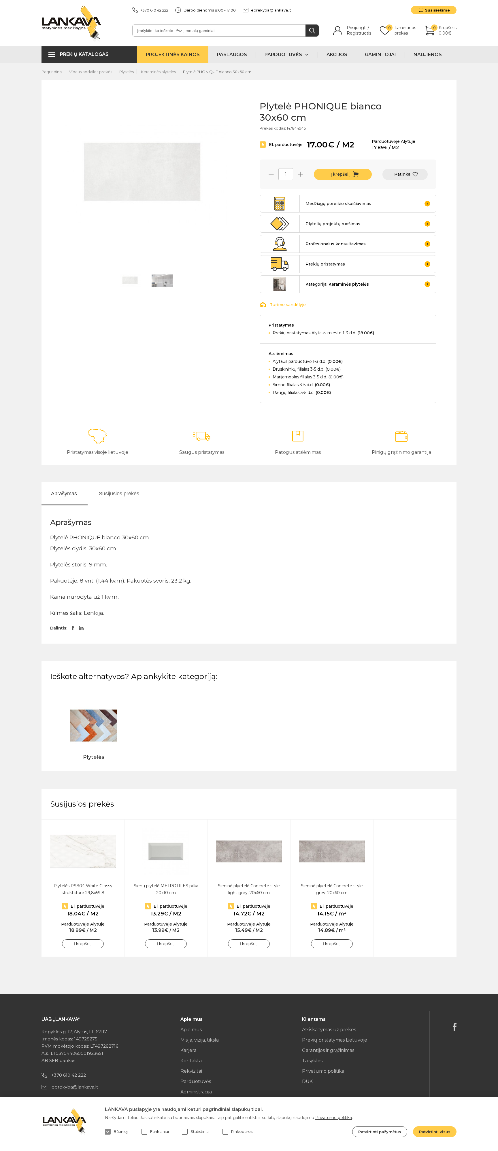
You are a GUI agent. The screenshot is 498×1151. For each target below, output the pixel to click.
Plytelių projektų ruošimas (332, 223)
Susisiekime (437, 10)
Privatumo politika (323, 1071)
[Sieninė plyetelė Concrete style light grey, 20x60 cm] (249, 851)
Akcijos (337, 54)
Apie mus (191, 1029)
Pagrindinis (52, 71)
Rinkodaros (241, 1131)
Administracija (196, 1092)
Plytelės (126, 71)
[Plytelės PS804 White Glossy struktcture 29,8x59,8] (83, 851)
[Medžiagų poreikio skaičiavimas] (280, 203)
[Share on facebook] (73, 628)
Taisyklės (312, 1060)
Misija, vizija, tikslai (200, 1040)
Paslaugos (232, 54)
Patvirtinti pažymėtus (379, 1131)
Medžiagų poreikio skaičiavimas (338, 203)
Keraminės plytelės (158, 71)
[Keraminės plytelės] (280, 284)
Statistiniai (200, 1131)
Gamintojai (380, 54)
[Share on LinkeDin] (81, 628)
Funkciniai (159, 1131)
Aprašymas (64, 493)
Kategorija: (337, 284)
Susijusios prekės (119, 493)
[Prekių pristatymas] (280, 264)
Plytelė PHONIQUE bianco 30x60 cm (217, 71)
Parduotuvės (195, 1081)
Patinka (402, 174)
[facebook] (454, 1027)
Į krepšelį (340, 174)
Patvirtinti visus (434, 1131)
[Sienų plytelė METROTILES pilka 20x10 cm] (166, 851)
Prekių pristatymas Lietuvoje (334, 1040)
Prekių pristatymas (325, 264)
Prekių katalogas (84, 54)
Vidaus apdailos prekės (90, 71)
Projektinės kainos (173, 54)
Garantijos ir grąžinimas (328, 1050)
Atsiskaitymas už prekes (329, 1029)
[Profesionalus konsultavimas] (280, 244)
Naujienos (428, 54)
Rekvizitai (191, 1071)
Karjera (188, 1050)
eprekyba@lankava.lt (271, 10)
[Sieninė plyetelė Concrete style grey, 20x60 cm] (332, 851)
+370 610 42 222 (154, 10)
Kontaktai (191, 1060)
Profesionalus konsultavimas (335, 243)
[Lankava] (73, 23)
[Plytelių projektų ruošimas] (280, 223)
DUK (307, 1081)
